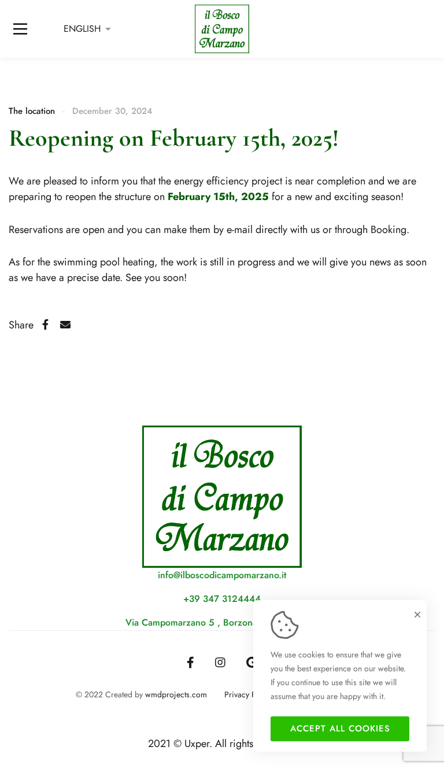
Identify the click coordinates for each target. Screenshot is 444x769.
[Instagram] (220, 662)
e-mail (238, 229)
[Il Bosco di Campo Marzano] (222, 29)
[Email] (65, 325)
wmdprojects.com (176, 694)
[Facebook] (45, 325)
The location (32, 111)
